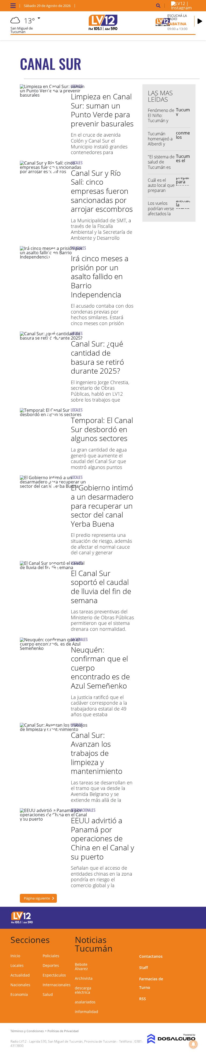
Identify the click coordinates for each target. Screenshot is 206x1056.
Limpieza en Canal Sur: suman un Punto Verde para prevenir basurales (102, 110)
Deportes (51, 965)
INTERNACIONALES (83, 810)
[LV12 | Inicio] (189, 938)
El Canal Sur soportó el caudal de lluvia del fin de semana (101, 586)
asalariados (85, 1001)
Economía (19, 994)
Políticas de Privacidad (63, 1031)
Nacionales (20, 984)
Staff (143, 967)
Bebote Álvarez (81, 966)
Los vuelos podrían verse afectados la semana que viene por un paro (161, 216)
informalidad (86, 1011)
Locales (17, 965)
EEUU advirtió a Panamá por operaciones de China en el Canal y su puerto (102, 838)
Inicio (15, 955)
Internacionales (57, 984)
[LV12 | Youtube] (186, 916)
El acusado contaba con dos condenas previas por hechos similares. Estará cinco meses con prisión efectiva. (102, 317)
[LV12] (22, 923)
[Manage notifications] (193, 1044)
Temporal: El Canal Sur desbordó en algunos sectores (102, 429)
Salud (48, 994)
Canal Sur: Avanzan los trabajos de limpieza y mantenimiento (96, 753)
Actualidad (20, 975)
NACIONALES (79, 639)
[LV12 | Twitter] (165, 916)
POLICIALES (78, 248)
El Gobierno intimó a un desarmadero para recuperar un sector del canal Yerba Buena (102, 505)
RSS (142, 998)
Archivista (84, 978)
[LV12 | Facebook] (154, 916)
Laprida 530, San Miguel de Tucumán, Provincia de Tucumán (72, 1041)
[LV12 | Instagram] (181, 8)
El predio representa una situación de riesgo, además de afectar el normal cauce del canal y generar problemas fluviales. (101, 546)
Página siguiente (37, 898)
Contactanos (151, 956)
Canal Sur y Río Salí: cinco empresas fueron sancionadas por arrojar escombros (102, 191)
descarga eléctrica (83, 990)
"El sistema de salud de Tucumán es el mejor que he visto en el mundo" (161, 169)
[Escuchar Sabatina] (200, 21)
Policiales (51, 955)
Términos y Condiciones (27, 1031)
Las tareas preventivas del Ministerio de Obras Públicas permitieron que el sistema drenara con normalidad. (102, 620)
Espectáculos (54, 975)
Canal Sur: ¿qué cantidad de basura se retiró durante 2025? (97, 357)
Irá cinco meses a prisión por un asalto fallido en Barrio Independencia (99, 276)
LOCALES (76, 86)
